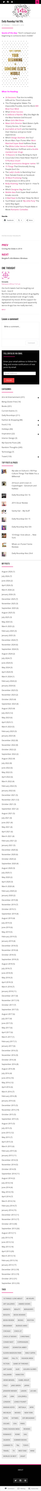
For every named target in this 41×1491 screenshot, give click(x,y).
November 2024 (8, 644)
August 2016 (7, 1069)
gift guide (7, 1369)
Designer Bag (17, 189)
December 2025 (8, 599)
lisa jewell (22, 1396)
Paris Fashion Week (11, 1429)
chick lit (18, 1331)
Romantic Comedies (19, 209)
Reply (4, 310)
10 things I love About (12, 1298)
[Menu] (20, 14)
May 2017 (6, 1027)
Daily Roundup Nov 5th (22, 527)
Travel (4, 456)
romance (7, 1434)
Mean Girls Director (14, 123)
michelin (7, 1413)
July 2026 (5, 576)
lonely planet (20, 1402)
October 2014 (7, 1169)
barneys (6, 1309)
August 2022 (7, 758)
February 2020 (8, 891)
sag (25, 1434)
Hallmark (7, 1374)
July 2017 (5, 1018)
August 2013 (7, 1233)
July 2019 (5, 923)
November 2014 (8, 1164)
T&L (17, 1445)
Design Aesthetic (18, 137)
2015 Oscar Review (20, 503)
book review (8, 1320)
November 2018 (8, 950)
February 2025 (8, 631)
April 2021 (6, 831)
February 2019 (8, 936)
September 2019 (9, 914)
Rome (17, 1434)
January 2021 (7, 845)
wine (32, 1451)
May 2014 (6, 1192)
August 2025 (7, 612)
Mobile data (10, 192)
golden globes (29, 1369)
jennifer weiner (10, 1391)
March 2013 (7, 1256)
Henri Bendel (9, 1380)
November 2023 (8, 695)
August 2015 (7, 1123)
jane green (16, 1385)
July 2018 (5, 968)
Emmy (5, 1358)
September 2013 (9, 1228)
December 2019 (8, 900)
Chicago (6, 1331)
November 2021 (8, 799)
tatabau (7, 25)
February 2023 (8, 731)
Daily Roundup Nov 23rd (22, 553)
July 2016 (5, 1073)
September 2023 (9, 704)
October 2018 (7, 955)
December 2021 (8, 795)
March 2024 (7, 676)
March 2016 (7, 1091)
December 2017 (8, 996)
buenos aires (21, 1326)
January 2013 (7, 1265)
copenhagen (22, 1342)
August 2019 (7, 918)
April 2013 (6, 1251)
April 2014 (6, 1196)
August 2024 (7, 654)
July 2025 (5, 617)
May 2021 (6, 827)
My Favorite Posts (9, 442)
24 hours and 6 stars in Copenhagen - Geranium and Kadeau (24, 486)
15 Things (9, 166)
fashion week (27, 1358)
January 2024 (7, 685)
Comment (31, 343)
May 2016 (6, 1082)
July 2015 (5, 1128)
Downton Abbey (20, 1347)
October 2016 (7, 1059)
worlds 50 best (9, 1456)
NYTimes (15, 1418)
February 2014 (8, 1205)
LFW (4, 1396)
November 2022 (8, 745)
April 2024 (6, 672)
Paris (22, 1423)
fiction (6, 1364)
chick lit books (10, 1336)
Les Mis (33, 1391)
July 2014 (5, 1183)
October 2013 (7, 1224)
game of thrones (20, 1364)
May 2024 (6, 667)
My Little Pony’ (29, 201)
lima (12, 1396)
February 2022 (8, 786)
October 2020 (7, 859)
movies (18, 1413)
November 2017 (8, 1000)
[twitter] (4, 2)
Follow (9, 380)
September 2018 (9, 959)
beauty (17, 1309)
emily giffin (30, 1353)
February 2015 (8, 1151)
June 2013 (6, 1242)
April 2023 (6, 722)
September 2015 (9, 1119)
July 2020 (5, 872)
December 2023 (8, 690)
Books (4, 406)
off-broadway (28, 1418)
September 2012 (9, 1283)
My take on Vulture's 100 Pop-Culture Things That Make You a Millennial (25, 473)
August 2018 (7, 964)
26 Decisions (11, 97)
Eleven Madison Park (12, 1353)
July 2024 (5, 658)
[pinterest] (12, 2)
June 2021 (6, 822)
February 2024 (8, 681)
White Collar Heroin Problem (21, 146)
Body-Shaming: (12, 183)
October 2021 (7, 804)
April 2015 (6, 1142)
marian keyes (9, 1407)
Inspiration (6, 433)
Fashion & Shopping (10, 420)
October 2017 (7, 1005)
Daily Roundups (15, 236)
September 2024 (9, 649)
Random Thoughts (10, 447)
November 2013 (8, 1219)
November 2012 (8, 1274)
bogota (6, 1315)
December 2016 (8, 1050)
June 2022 (6, 768)
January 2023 (7, 736)
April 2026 (6, 585)
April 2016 (6, 1087)
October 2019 (7, 909)
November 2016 (8, 1055)
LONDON (6, 1402)
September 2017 (9, 1009)
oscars (6, 1423)
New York (28, 1413)
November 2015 (8, 1110)
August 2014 (7, 1178)
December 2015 (8, 1105)
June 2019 (6, 927)
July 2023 (5, 713)
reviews (27, 1429)
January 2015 (7, 1155)
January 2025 (7, 635)
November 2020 (8, 854)
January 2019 (7, 941)
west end (22, 1451)
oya (15, 1423)
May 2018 (6, 977)
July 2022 (5, 763)
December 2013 (8, 1215)
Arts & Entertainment (11, 397)
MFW (31, 1407)
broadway (7, 1326)
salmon (6, 1440)
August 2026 (7, 571)
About (20, 1470)
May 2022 (6, 772)
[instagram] (8, 2)
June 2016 (6, 1078)
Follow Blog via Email (13, 353)
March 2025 (7, 626)
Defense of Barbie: (15, 114)
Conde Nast (8, 1342)
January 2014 (7, 1210)
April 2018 (6, 982)
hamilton (19, 1374)
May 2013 (6, 1246)
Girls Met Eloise (17, 120)
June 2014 (6, 1187)
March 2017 (7, 1037)
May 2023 (6, 717)
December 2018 (8, 945)
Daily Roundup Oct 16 (21, 495)
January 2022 (7, 790)
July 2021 (5, 818)
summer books (20, 1440)
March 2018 (7, 986)
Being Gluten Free (9, 401)
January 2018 (7, 991)
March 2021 (7, 836)
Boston (30, 1320)
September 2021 (9, 809)
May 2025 (6, 622)
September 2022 (9, 754)
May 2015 (6, 1137)
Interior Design (8, 438)
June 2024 (6, 663)
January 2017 (7, 1046)
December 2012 (8, 1269)
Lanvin (23, 1391)
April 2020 (6, 882)
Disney (6, 1347)
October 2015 (7, 1114)
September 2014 (9, 1173)
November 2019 (8, 904)
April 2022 (6, 777)
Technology (6, 452)
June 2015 (6, 1132)
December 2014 (8, 1160)
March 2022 (7, 781)
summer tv (8, 1445)
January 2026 (7, 594)
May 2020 (6, 877)
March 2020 (7, 886)
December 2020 (8, 850)
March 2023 (7, 726)
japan (26, 1385)
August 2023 (7, 708)
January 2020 (7, 895)
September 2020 (9, 863)
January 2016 (7, 1101)
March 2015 (7, 1146)
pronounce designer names (24, 163)
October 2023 (7, 699)
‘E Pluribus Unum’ (12, 160)
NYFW (5, 1418)
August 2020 (7, 868)
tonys (25, 1445)
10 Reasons (10, 155)
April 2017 (6, 1032)
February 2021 (8, 840)
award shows (24, 1304)
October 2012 (7, 1278)
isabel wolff (23, 1380)
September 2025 (9, 608)
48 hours (30, 1298)
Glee (17, 1369)
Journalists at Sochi (13, 129)
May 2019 (6, 932)
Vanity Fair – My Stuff (21, 511)
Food (4, 424)
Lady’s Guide (14, 172)
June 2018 (6, 973)
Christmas (24, 1336)
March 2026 (7, 590)
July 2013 (5, 1237)
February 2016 (8, 1096)
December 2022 (8, 740)
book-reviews (19, 1315)
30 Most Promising (13, 178)
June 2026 (6, 580)
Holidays (5, 429)
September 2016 (9, 1064)
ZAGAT (22, 1456)
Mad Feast (11, 198)
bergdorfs (28, 1309)
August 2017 (7, 1014)
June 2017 (6, 1023)
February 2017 (8, 1041)
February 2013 (8, 1260)
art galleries (9, 1304)
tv (14, 1451)
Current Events (8, 411)
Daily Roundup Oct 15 (21, 519)
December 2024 (8, 640)
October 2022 (7, 749)
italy (5, 1385)
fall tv (15, 1358)
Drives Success (16, 112)
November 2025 (8, 603)
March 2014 (7, 1201)
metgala (22, 1407)
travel (6, 1451)
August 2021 (7, 813)
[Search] (37, 2)
